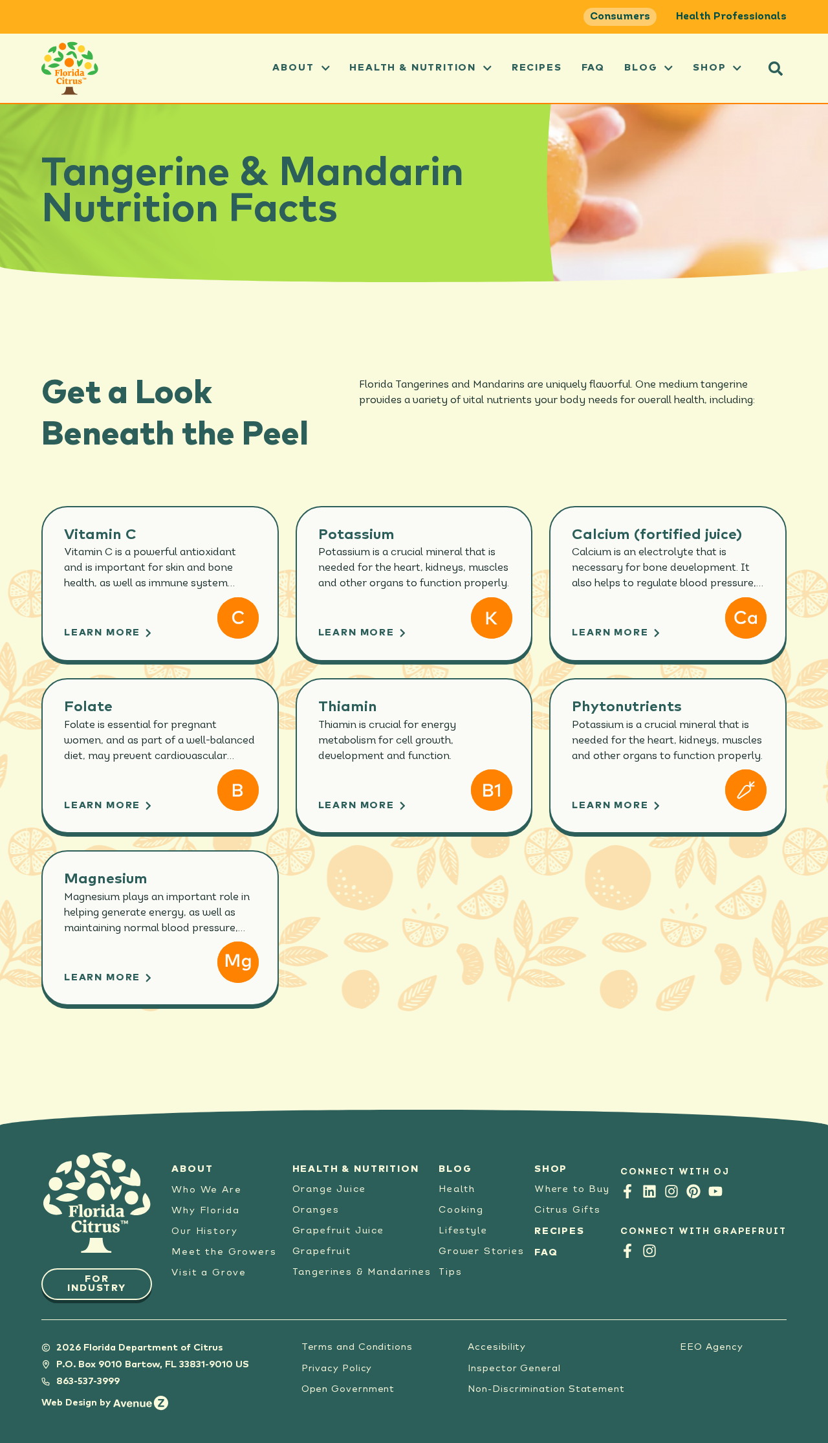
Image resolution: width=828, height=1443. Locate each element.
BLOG (455, 1169)
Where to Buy (572, 1190)
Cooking (461, 1210)
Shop (709, 67)
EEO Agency (711, 1347)
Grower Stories (482, 1252)
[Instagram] (671, 1191)
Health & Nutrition (412, 67)
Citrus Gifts (567, 1210)
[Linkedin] (649, 1191)
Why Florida (205, 1210)
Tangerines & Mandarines (361, 1272)
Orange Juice (329, 1190)
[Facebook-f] (627, 1191)
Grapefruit (321, 1252)
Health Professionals (731, 17)
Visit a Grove (208, 1272)
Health (457, 1190)
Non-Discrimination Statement (546, 1389)
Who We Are (206, 1190)
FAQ (593, 67)
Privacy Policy (337, 1368)
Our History (204, 1231)
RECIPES (559, 1231)
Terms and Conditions (357, 1347)
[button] (776, 69)
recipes (537, 67)
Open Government (348, 1389)
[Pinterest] (693, 1191)
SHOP (550, 1169)
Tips (450, 1272)
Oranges (316, 1210)
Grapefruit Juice (338, 1231)
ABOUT (293, 67)
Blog (640, 67)
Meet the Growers (223, 1252)
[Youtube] (715, 1191)
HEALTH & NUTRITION (355, 1169)
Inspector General (514, 1368)
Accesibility (497, 1347)
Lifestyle (463, 1231)
